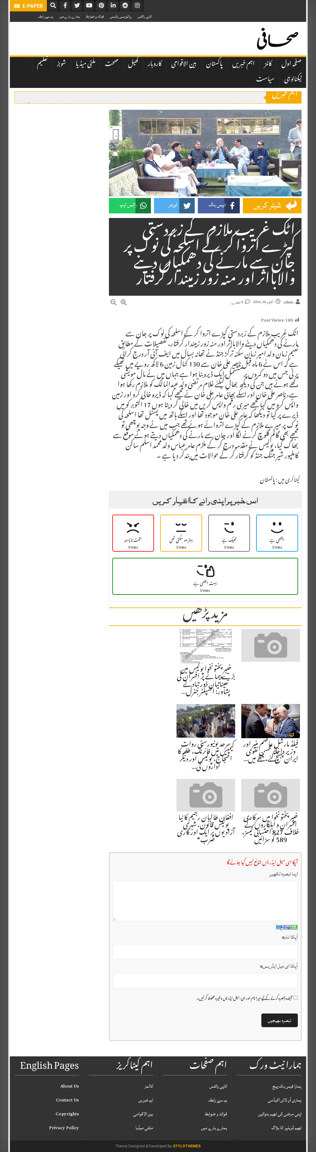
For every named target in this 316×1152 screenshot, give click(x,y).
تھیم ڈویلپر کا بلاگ (286, 1127)
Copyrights (67, 1113)
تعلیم (42, 64)
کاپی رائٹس (145, 16)
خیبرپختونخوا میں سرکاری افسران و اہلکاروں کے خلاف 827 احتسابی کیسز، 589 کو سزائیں (270, 830)
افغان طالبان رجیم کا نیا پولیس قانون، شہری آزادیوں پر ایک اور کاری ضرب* (206, 830)
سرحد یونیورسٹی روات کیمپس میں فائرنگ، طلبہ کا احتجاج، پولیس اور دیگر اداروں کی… (205, 756)
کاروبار (155, 64)
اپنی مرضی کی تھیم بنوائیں (279, 1113)
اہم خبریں (243, 64)
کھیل (133, 64)
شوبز (61, 64)
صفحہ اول (291, 64)
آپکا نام (290, 937)
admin (288, 302)
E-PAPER (32, 6)
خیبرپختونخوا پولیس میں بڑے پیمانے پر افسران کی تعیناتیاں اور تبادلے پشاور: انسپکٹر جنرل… (206, 681)
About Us (69, 1086)
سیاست (265, 80)
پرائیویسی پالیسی (120, 16)
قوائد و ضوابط (95, 16)
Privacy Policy (64, 1127)
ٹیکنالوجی (292, 80)
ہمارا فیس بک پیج (286, 1086)
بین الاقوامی (184, 64)
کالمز (268, 64)
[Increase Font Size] (124, 303)
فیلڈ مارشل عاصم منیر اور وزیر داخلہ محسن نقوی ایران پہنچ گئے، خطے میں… (270, 752)
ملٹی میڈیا (85, 64)
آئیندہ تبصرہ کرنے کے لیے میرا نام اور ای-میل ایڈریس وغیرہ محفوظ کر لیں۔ (244, 999)
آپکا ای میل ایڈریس (279, 966)
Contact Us (67, 1100)
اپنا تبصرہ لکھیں (283, 874)
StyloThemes (187, 1146)
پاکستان (214, 64)
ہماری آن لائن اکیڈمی (284, 1100)
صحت (111, 64)
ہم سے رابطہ (45, 16)
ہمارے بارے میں (69, 16)
